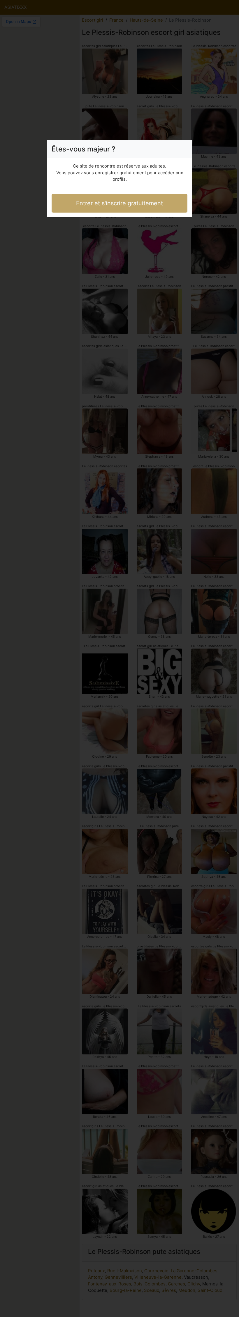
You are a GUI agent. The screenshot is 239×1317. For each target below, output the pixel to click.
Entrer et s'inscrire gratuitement (119, 203)
